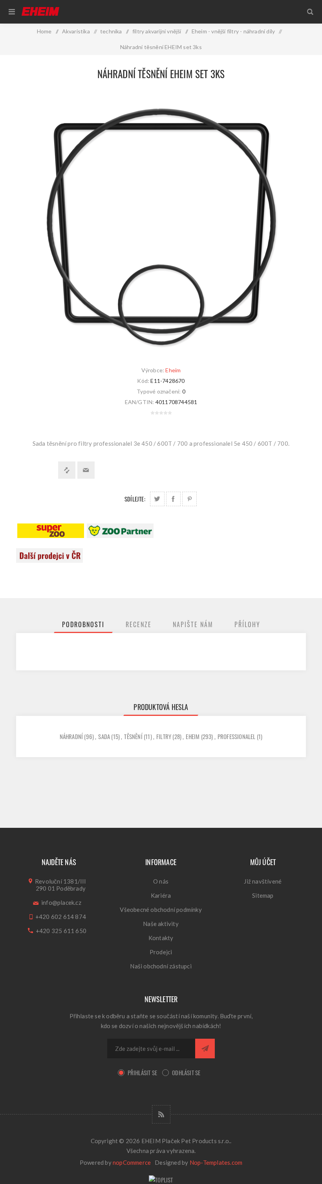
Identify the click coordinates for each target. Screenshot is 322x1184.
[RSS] (161, 1114)
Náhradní (71, 736)
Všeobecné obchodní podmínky (160, 909)
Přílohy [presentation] (247, 624)
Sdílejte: (134, 498)
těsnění (133, 736)
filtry (163, 736)
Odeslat (205, 1048)
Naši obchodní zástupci (160, 966)
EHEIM (192, 736)
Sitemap (262, 895)
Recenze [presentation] (139, 624)
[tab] (83, 624)
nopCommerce (132, 1162)
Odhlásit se (186, 1072)
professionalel (237, 736)
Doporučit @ (86, 470)
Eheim (173, 370)
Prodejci (161, 951)
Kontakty (161, 937)
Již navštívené (263, 881)
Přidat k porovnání (66, 470)
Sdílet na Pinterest (189, 499)
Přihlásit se (142, 1072)
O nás (160, 881)
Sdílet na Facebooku (173, 499)
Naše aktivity (161, 923)
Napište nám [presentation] (193, 624)
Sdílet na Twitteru (157, 499)
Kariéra (161, 895)
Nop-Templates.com (216, 1162)
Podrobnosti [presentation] (83, 624)
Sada (104, 736)
